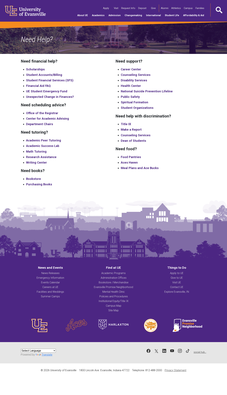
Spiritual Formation (134, 102)
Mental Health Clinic (113, 291)
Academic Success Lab (42, 146)
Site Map (113, 310)
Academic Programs (113, 273)
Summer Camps (50, 296)
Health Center (131, 86)
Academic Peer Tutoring (43, 140)
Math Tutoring (36, 151)
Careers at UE (50, 287)
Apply (106, 8)
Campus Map (113, 305)
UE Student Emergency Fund (46, 91)
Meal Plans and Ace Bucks (140, 168)
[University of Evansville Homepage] (23, 11)
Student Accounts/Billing (44, 75)
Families (200, 8)
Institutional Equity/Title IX (113, 301)
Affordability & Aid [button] (194, 15)
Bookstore (33, 179)
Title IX (126, 124)
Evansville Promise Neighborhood (113, 287)
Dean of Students (133, 140)
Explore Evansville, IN (176, 291)
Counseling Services (135, 75)
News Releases (50, 273)
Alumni (165, 8)
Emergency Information (50, 277)
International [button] (154, 15)
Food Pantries (131, 157)
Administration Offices (113, 277)
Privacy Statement (175, 370)
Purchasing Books (39, 184)
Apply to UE (176, 273)
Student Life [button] (173, 15)
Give (153, 8)
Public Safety (130, 97)
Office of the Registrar (42, 113)
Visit (116, 8)
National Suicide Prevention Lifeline (147, 91)
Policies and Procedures (113, 296)
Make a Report (131, 129)
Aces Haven (129, 162)
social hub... (200, 352)
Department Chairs (39, 124)
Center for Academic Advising (47, 118)
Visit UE (176, 282)
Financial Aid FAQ (38, 86)
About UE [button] (83, 15)
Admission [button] (116, 15)
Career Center (131, 69)
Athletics (176, 8)
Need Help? (37, 39)
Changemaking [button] (134, 15)
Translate (47, 354)
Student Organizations (137, 107)
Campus (188, 8)
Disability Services (134, 80)
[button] (218, 10)
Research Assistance (41, 157)
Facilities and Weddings (50, 291)
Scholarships (35, 69)
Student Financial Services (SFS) (49, 80)
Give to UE (177, 277)
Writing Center (36, 162)
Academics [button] (99, 15)
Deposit (142, 8)
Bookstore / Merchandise (113, 282)
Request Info (128, 8)
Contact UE (176, 287)
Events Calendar (50, 282)
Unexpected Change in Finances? (50, 97)
